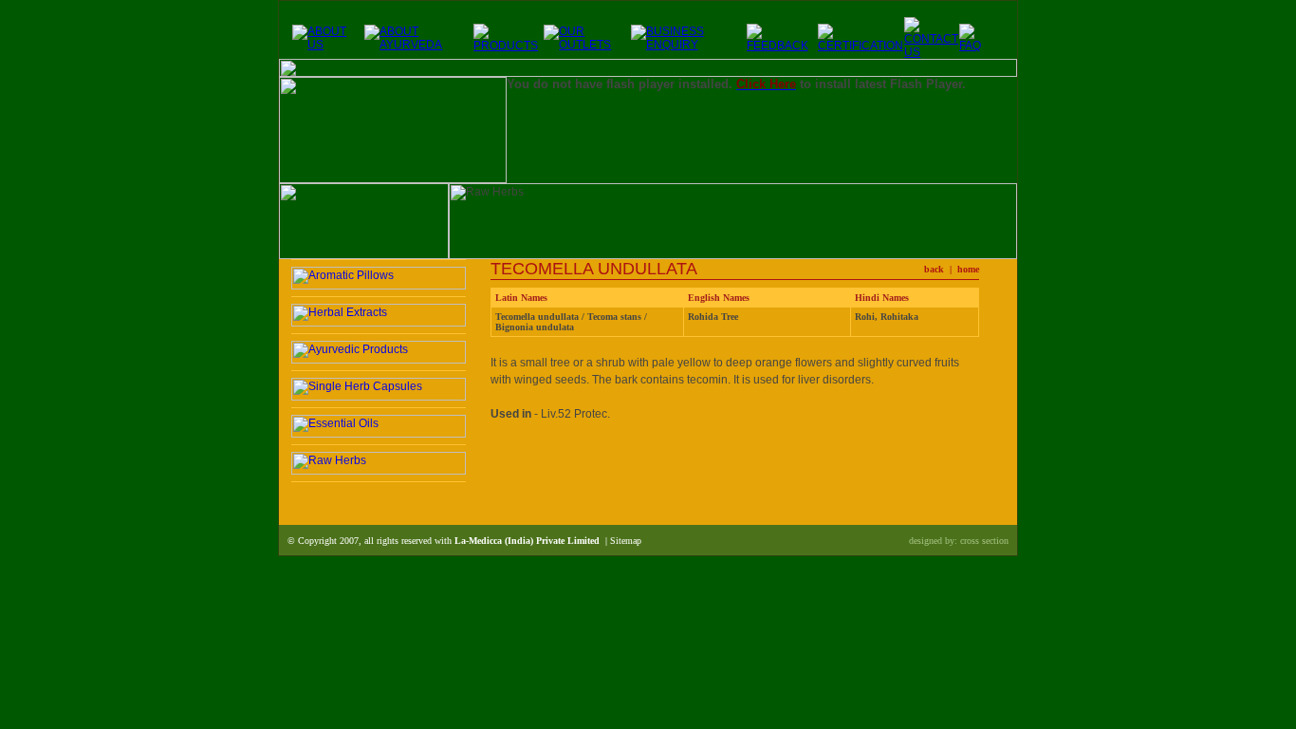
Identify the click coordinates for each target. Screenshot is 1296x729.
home (968, 269)
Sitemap (625, 540)
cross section (984, 540)
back (934, 269)
